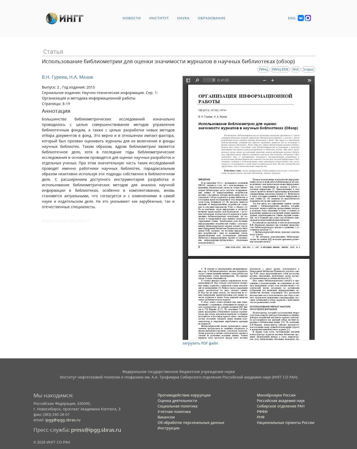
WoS (295, 69)
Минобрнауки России (276, 395)
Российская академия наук (281, 400)
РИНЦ (263, 69)
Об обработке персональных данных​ (191, 422)
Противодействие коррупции (184, 395)
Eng (292, 18)
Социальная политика (178, 406)
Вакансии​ (166, 417)
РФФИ (262, 411)
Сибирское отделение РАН (280, 406)
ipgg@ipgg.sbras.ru (62, 419)
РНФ (260, 417)
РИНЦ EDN (280, 69)
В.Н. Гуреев (54, 77)
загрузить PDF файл (200, 343)
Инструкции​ (169, 427)
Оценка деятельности (177, 400)
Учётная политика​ (174, 411)
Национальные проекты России (285, 422)
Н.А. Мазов (80, 77)
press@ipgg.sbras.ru (96, 429)
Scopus (308, 69)
